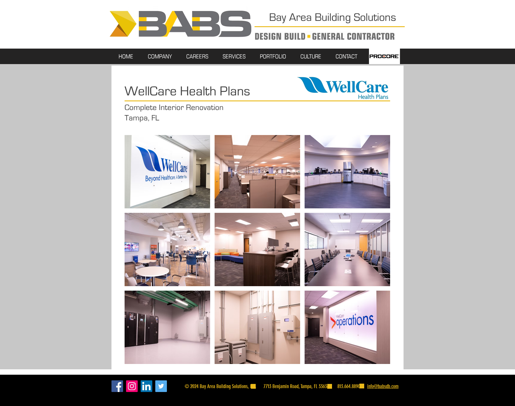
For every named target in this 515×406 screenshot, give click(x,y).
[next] (377, 254)
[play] (378, 359)
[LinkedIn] (146, 386)
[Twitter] (161, 386)
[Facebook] (117, 386)
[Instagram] (132, 386)
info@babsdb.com (382, 386)
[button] (167, 171)
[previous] (137, 254)
